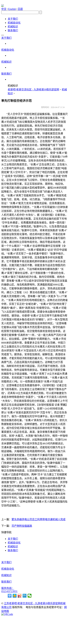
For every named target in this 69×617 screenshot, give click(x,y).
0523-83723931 (9, 591)
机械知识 (13, 26)
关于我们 (13, 18)
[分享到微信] (30, 596)
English (12, 9)
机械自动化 (14, 22)
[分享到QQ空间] (15, 596)
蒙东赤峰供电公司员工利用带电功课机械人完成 (38, 519)
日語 (20, 9)
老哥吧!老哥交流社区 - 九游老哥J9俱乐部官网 (33, 89)
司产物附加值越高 (22, 525)
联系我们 (13, 30)
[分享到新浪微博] (20, 596)
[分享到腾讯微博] (25, 596)
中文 (3, 9)
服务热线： (7, 588)
